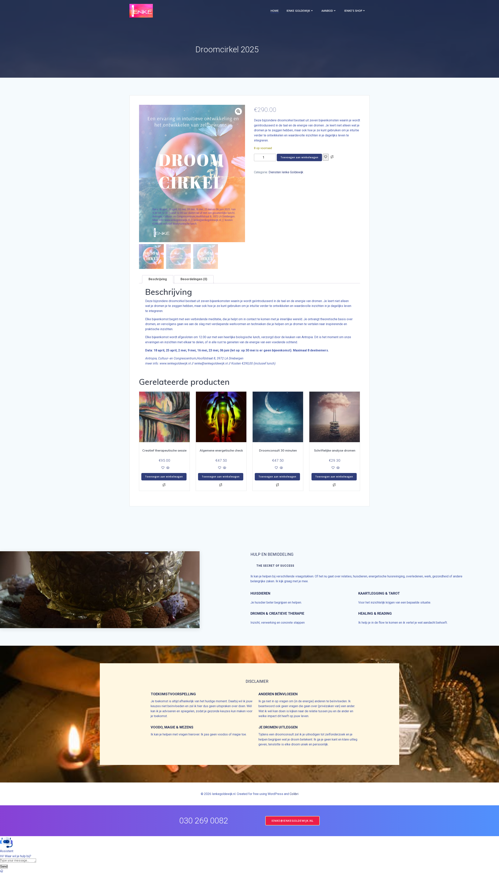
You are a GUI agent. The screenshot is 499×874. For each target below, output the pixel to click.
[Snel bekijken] (167, 468)
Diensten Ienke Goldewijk (286, 172)
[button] (238, 111)
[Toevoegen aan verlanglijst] (326, 157)
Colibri (294, 794)
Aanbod (327, 10)
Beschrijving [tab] (158, 279)
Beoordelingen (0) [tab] (193, 279)
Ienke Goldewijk (298, 10)
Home (275, 10)
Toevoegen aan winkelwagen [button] (164, 476)
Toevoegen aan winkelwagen (299, 157)
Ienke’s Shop (353, 10)
